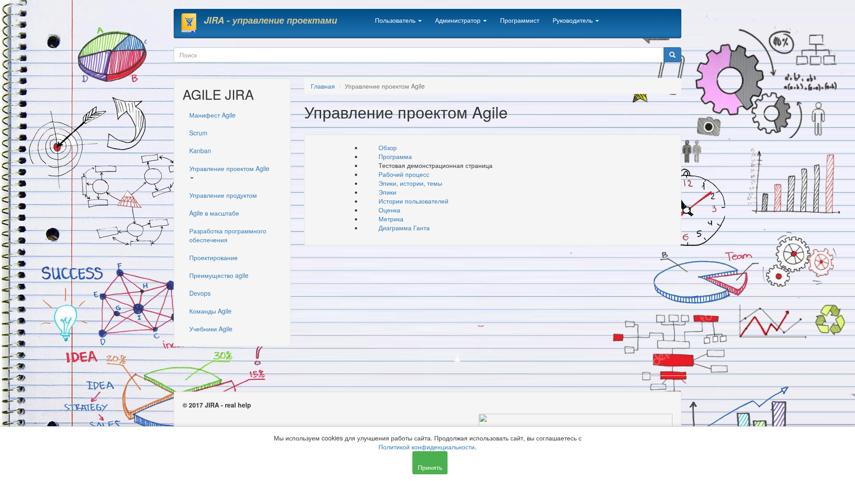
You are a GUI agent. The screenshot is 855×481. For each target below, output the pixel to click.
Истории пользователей (413, 200)
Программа (395, 156)
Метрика (391, 218)
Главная (323, 86)
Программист (519, 20)
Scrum (198, 132)
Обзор (388, 147)
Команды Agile (210, 310)
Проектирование (213, 257)
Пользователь (396, 20)
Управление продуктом (223, 195)
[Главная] (192, 23)
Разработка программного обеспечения (227, 235)
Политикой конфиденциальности (427, 446)
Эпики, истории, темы (411, 183)
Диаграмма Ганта (404, 227)
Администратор (458, 20)
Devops (200, 293)
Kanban (200, 150)
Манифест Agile (212, 114)
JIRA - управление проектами (270, 20)
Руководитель (573, 20)
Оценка (389, 209)
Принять (430, 467)
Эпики (387, 192)
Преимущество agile (218, 275)
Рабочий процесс (404, 174)
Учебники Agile (210, 328)
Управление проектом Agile (229, 168)
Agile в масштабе (214, 212)
